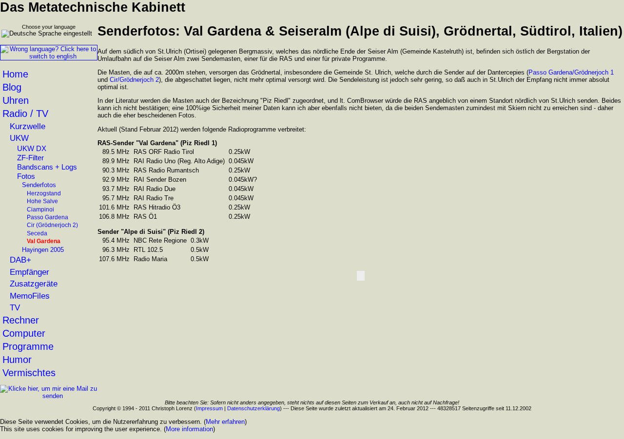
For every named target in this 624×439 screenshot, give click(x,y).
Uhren (15, 100)
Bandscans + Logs (47, 167)
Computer (23, 333)
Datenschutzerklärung (253, 408)
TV (15, 307)
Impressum (209, 408)
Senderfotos (39, 185)
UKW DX (31, 149)
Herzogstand (44, 193)
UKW (19, 138)
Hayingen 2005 (43, 249)
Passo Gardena (47, 217)
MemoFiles (30, 296)
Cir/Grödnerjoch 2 (134, 79)
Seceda (37, 233)
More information (189, 429)
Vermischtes (29, 372)
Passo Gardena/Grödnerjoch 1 (571, 72)
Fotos (26, 176)
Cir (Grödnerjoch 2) (52, 225)
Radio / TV (25, 113)
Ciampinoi (40, 209)
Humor (17, 359)
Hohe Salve (42, 201)
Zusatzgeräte (34, 283)
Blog (11, 87)
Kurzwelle (27, 126)
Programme (28, 346)
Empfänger (29, 272)
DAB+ (20, 260)
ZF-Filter (30, 158)
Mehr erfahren (225, 421)
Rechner (20, 320)
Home (15, 74)
